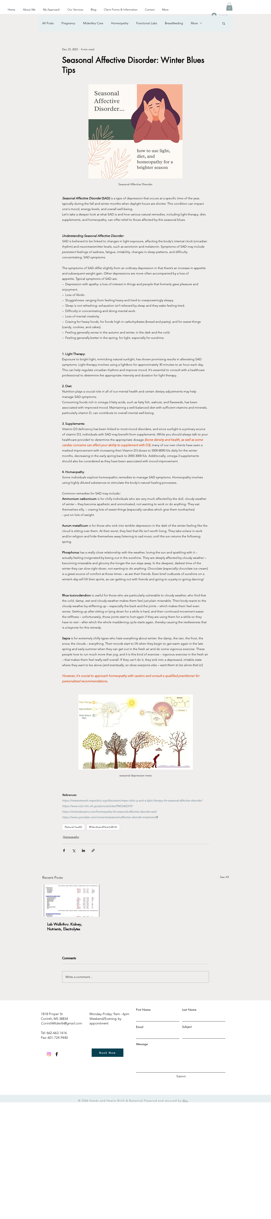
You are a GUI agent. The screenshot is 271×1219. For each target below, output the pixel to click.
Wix (185, 1100)
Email (139, 1026)
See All (224, 877)
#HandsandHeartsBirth (103, 827)
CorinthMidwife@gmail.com (61, 1023)
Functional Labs (146, 23)
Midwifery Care (93, 23)
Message (142, 1044)
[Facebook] (56, 1054)
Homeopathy (119, 23)
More (194, 23)
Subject (187, 1026)
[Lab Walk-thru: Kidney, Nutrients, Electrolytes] (71, 901)
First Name (143, 1009)
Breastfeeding (174, 23)
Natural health (73, 827)
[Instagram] (49, 1054)
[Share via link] (93, 850)
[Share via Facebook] (64, 850)
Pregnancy (68, 23)
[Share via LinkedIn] (83, 850)
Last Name (189, 1009)
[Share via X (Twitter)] (74, 850)
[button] (229, 7)
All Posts (48, 23)
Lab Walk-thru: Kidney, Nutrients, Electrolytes (64, 926)
